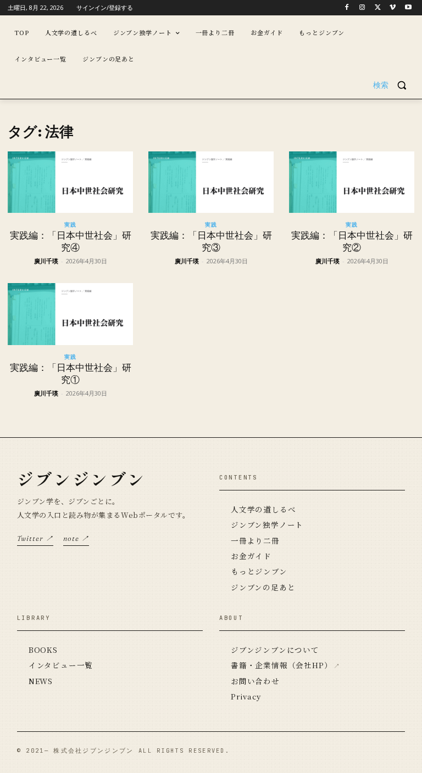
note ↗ (76, 538)
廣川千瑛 (46, 261)
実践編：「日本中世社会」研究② (352, 241)
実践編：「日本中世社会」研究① (70, 374)
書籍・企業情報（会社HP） (281, 664)
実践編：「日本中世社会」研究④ (70, 241)
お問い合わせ (255, 680)
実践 (70, 224)
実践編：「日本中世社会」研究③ (211, 241)
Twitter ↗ (35, 538)
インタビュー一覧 (61, 664)
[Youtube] (408, 8)
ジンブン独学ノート (267, 524)
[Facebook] (347, 8)
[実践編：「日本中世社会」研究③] (211, 182)
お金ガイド (251, 555)
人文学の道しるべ (263, 509)
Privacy (246, 696)
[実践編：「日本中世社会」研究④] (70, 182)
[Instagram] (362, 8)
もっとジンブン (259, 571)
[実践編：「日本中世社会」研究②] (351, 182)
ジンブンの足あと (263, 587)
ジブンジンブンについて (275, 649)
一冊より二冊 (255, 540)
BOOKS (43, 649)
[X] (377, 8)
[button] (393, 85)
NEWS (41, 680)
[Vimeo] (392, 8)
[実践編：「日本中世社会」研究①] (70, 314)
